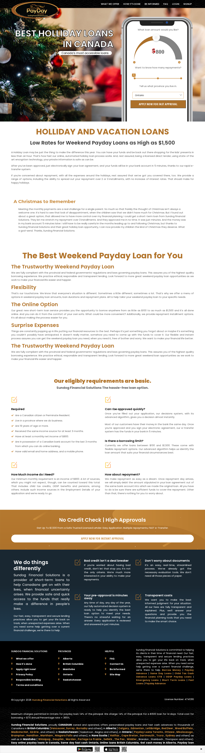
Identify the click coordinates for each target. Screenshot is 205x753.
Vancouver (58, 728)
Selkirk (107, 739)
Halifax (114, 735)
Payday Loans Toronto (148, 732)
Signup (187, 4)
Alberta (67, 658)
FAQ (165, 4)
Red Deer (167, 728)
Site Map (115, 674)
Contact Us (116, 664)
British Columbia (73, 664)
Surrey (70, 728)
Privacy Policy (24, 674)
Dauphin (58, 739)
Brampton (17, 735)
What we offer (25, 658)
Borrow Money (171, 670)
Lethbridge (153, 728)
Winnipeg (44, 739)
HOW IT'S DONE (131, 4)
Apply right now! (26, 669)
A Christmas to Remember (45, 201)
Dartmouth (147, 735)
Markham (46, 735)
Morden (71, 739)
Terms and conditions (29, 685)
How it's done (24, 664)
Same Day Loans (161, 673)
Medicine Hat (19, 732)
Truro (160, 735)
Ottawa (169, 732)
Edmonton (137, 728)
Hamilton (32, 735)
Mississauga (184, 732)
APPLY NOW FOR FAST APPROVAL (158, 104)
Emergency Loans (147, 680)
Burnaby (81, 728)
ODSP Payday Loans (179, 676)
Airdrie (34, 732)
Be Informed (117, 669)
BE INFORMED (152, 4)
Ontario (68, 674)
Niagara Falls (64, 735)
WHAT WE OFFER (110, 4)
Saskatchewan (72, 679)
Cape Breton (129, 735)
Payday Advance (155, 683)
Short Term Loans (173, 680)
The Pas (119, 739)
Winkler (132, 739)
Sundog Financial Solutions (50, 700)
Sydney (170, 735)
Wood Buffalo (184, 728)
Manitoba (69, 669)
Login (175, 4)
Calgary (123, 728)
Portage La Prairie (89, 739)
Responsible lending (28, 679)
